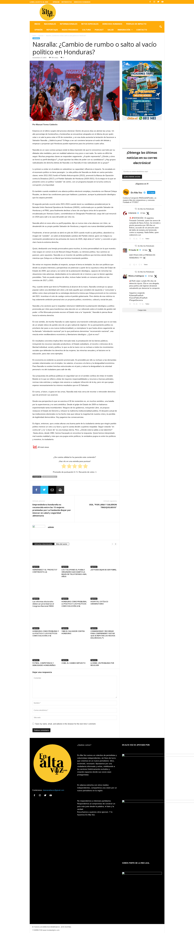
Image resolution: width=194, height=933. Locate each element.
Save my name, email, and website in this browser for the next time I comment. (65, 724)
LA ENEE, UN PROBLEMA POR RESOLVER (102, 664)
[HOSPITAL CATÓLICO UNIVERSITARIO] (104, 590)
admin (51, 527)
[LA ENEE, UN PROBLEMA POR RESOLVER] (104, 651)
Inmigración (124, 29)
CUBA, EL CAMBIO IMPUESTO (73, 663)
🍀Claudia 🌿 (133, 250)
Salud (111, 29)
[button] (160, 27)
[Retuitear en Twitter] (136, 209)
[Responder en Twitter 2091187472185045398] (131, 239)
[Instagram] (154, 2)
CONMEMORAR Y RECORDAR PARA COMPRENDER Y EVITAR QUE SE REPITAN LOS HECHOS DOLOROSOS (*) (103, 634)
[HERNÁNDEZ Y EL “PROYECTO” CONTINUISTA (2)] (45, 558)
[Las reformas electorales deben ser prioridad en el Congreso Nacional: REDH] (45, 590)
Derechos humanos (112, 24)
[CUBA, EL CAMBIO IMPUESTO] (74, 651)
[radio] (63, 466)
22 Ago (142, 213)
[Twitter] (158, 2)
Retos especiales (89, 24)
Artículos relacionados (43, 544)
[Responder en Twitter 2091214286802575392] (131, 304)
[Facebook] (150, 2)
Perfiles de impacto (136, 24)
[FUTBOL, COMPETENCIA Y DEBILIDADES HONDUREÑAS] (45, 651)
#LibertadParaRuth (136, 295)
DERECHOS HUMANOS (82, 2)
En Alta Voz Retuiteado (146, 209)
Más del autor (61, 544)
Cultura (86, 29)
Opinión (38, 29)
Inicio (37, 24)
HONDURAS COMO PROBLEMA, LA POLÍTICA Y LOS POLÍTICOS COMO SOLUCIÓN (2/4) (74, 603)
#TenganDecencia (136, 300)
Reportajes (52, 29)
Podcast (99, 29)
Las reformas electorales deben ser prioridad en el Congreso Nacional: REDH (43, 603)
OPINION (56, 2)
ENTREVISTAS (66, 2)
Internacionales (68, 24)
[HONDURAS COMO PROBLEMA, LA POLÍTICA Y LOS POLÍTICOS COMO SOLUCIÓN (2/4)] (74, 590)
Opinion (41, 35)
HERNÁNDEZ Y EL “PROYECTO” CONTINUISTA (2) (44, 570)
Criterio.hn (132, 213)
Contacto (141, 29)
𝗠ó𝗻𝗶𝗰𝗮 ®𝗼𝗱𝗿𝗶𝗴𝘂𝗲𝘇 (136, 276)
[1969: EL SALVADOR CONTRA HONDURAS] (74, 619)
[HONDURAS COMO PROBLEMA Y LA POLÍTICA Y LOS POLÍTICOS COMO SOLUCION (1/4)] (45, 619)
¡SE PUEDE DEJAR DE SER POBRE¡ (103, 569)
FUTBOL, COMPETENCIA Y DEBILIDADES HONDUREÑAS (44, 664)
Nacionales (50, 24)
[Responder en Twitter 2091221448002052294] (131, 264)
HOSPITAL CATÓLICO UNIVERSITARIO (99, 602)
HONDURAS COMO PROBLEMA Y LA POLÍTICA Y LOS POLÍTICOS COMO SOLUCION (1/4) (45, 633)
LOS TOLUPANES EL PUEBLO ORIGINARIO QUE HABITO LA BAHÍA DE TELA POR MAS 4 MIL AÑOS (74, 573)
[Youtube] (162, 2)
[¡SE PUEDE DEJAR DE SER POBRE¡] (104, 558)
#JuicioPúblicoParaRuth (138, 298)
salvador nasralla (49, 477)
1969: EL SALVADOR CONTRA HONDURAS (73, 632)
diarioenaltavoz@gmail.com (53, 790)
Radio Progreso (70, 29)
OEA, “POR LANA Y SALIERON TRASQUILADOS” (103, 506)
